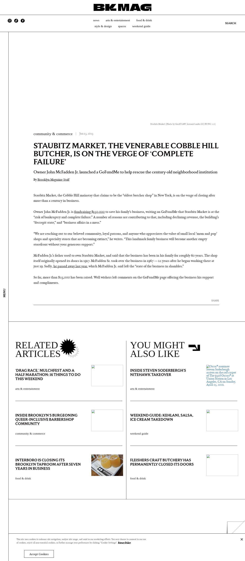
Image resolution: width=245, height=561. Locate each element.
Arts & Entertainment (118, 20)
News (96, 20)
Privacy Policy (124, 543)
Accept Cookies (38, 554)
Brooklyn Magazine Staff (53, 179)
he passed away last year (70, 266)
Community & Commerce (53, 134)
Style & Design (103, 26)
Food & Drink (144, 20)
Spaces (122, 26)
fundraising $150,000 (89, 212)
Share (215, 300)
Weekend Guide (141, 26)
